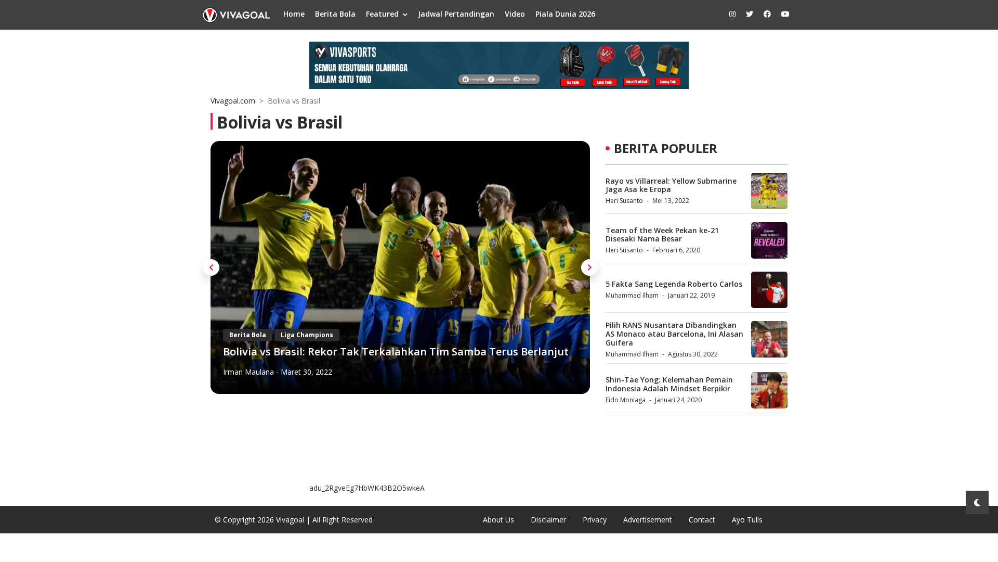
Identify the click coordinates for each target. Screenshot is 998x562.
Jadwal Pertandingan (456, 14)
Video (515, 14)
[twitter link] (749, 13)
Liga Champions (307, 334)
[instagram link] (732, 13)
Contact (702, 520)
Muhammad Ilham (632, 295)
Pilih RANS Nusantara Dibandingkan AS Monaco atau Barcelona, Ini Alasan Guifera (674, 334)
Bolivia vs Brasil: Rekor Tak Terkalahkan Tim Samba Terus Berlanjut (396, 351)
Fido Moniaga (626, 399)
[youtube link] (785, 13)
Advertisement (647, 520)
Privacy (595, 520)
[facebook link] (767, 13)
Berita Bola (335, 14)
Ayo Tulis (747, 520)
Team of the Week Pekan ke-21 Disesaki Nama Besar (662, 234)
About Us (498, 520)
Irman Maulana (248, 372)
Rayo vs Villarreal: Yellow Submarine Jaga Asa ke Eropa (671, 185)
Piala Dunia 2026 (565, 14)
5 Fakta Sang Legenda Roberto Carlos (674, 284)
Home (294, 14)
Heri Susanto (624, 200)
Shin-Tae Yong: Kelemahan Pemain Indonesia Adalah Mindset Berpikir (669, 384)
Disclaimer (548, 520)
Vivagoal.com (233, 101)
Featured (382, 14)
